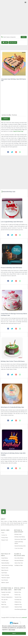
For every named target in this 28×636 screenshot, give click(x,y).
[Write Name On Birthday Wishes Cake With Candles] (14, 439)
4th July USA (4, 599)
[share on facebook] (8, 152)
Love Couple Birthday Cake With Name (12, 221)
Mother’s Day (18, 592)
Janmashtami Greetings (7, 565)
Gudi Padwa (4, 572)
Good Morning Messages (20, 609)
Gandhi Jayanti (4, 607)
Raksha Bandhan (5, 563)
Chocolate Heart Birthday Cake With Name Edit (13, 79)
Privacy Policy (4, 537)
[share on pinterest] (16, 152)
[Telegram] (14, 623)
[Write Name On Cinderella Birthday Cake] (14, 393)
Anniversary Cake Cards (20, 539)
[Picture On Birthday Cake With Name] (14, 254)
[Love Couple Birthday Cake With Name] (14, 208)
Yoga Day (3, 602)
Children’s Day (18, 602)
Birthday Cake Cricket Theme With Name (13, 361)
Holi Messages (4, 560)
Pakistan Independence (6, 597)
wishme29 (24, 617)
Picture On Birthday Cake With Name (11, 267)
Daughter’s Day (18, 604)
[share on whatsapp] (20, 152)
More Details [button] (12, 629)
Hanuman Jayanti (5, 577)
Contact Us (4, 535)
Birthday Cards (18, 534)
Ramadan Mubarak (19, 560)
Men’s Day (3, 604)
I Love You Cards (19, 548)
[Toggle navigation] (25, 2)
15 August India (5, 594)
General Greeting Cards (20, 546)
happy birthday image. (18, 131)
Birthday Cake (13, 42)
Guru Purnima (4, 580)
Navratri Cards (4, 567)
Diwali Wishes (4, 558)
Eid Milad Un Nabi (19, 565)
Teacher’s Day (18, 597)
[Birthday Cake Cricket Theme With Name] (14, 347)
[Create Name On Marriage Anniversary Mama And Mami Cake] (14, 300)
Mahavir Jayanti (5, 582)
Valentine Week (18, 607)
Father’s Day (17, 594)
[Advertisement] (14, 18)
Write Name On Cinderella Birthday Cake (12, 407)
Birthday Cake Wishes (20, 536)
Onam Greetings (5, 575)
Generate (5, 118)
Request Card (4, 540)
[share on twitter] (12, 152)
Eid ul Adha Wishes (19, 558)
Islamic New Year (19, 563)
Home (6, 42)
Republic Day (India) (6, 592)
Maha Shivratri (4, 570)
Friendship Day (18, 599)
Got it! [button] (14, 633)
